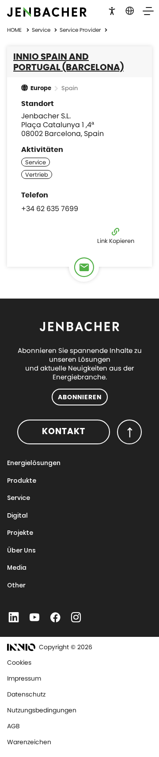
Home (14, 30)
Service (42, 30)
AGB (13, 726)
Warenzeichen (29, 742)
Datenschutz (26, 694)
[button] (112, 10)
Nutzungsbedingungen (41, 710)
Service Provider (81, 30)
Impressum (24, 678)
